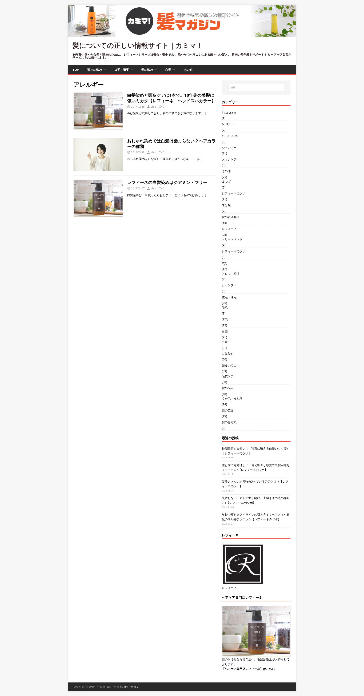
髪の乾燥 (228, 410)
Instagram (229, 112)
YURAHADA (230, 136)
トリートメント (232, 239)
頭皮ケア (228, 376)
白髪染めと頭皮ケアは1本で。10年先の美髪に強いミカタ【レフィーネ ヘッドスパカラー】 (171, 97)
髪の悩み (147, 70)
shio (153, 106)
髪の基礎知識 (231, 217)
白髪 (168, 70)
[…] (204, 113)
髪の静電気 (229, 422)
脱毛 (225, 308)
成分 (225, 263)
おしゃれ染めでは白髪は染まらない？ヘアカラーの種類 (171, 143)
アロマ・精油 (231, 274)
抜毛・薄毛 (121, 70)
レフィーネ (229, 229)
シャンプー (229, 148)
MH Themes (131, 686)
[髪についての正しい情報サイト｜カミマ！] (182, 34)
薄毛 (225, 319)
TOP (75, 70)
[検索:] (256, 87)
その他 (187, 70)
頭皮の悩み (94, 70)
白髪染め (228, 354)
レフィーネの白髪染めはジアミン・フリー (167, 182)
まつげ (226, 181)
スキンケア (229, 159)
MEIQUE (227, 124)
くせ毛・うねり (232, 398)
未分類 (226, 205)
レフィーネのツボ (233, 193)
